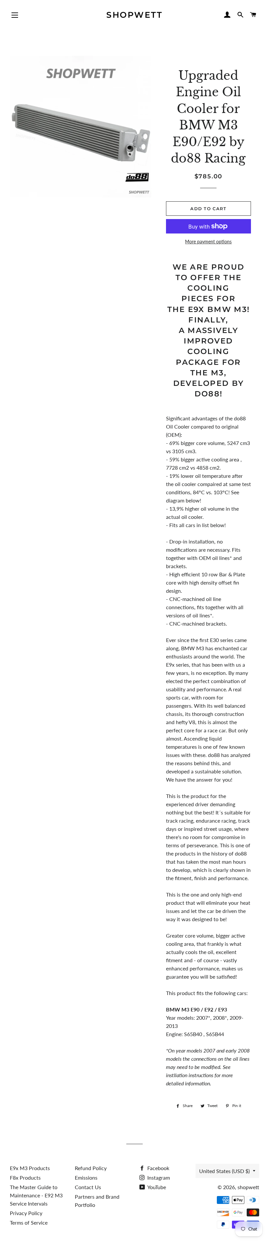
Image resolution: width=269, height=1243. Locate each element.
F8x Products (25, 1177)
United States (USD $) (224, 1171)
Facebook (157, 1168)
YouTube (156, 1187)
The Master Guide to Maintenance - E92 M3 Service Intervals (36, 1195)
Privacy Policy (26, 1213)
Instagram (158, 1177)
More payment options (208, 241)
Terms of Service (29, 1222)
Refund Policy (91, 1168)
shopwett (134, 15)
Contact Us (88, 1187)
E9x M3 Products (30, 1168)
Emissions (86, 1177)
